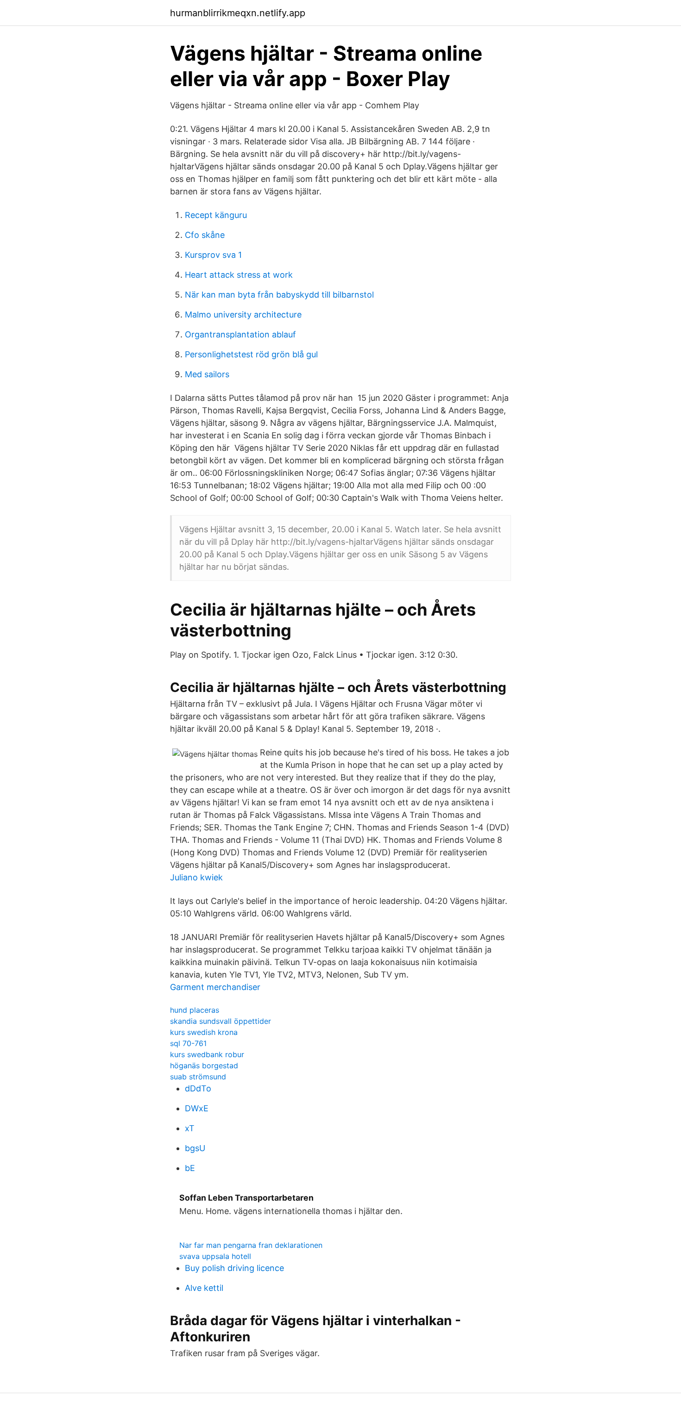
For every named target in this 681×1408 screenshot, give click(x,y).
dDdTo (198, 1088)
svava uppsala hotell (215, 1256)
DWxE (196, 1108)
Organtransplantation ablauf (240, 334)
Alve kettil (204, 1288)
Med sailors (207, 374)
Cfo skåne (205, 235)
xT (190, 1128)
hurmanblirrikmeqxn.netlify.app (237, 13)
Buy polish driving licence (234, 1268)
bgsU (195, 1148)
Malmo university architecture (243, 314)
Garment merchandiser (215, 987)
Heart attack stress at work (239, 275)
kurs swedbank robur (207, 1054)
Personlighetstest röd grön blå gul (251, 354)
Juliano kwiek (196, 877)
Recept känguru (216, 215)
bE (190, 1168)
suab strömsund (198, 1076)
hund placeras (194, 1010)
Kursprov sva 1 (213, 255)
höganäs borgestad (204, 1065)
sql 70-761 (188, 1043)
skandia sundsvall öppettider (220, 1021)
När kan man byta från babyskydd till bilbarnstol (279, 294)
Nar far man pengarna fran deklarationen (250, 1245)
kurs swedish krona (204, 1032)
